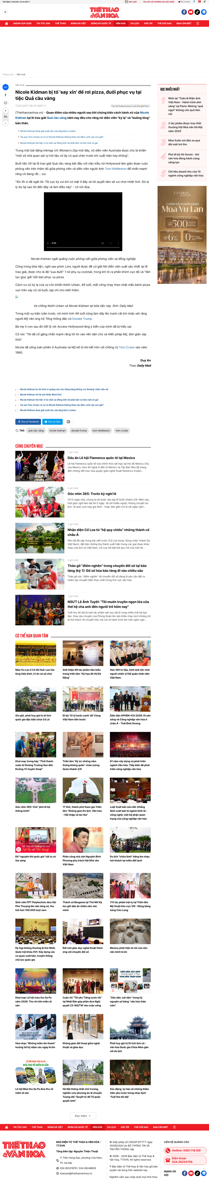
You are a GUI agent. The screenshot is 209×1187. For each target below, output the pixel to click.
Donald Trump (82, 319)
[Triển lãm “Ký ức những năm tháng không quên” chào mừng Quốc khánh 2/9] (83, 744)
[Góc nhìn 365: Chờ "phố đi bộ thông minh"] (35, 790)
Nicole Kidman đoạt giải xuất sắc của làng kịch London (48, 131)
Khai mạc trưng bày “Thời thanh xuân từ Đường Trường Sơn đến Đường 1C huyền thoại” (34, 765)
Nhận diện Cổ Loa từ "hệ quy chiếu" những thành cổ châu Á (108, 532)
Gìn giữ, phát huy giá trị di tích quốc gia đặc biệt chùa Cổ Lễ (33, 717)
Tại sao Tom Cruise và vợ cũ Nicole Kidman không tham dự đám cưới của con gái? (61, 137)
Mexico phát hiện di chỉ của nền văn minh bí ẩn (128, 949)
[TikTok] (205, 2)
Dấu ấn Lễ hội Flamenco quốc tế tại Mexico (101, 458)
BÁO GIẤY (133, 2)
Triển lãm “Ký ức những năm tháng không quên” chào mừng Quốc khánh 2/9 (81, 765)
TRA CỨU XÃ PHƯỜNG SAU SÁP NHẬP (159, 2)
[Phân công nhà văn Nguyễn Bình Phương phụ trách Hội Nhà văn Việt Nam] (83, 840)
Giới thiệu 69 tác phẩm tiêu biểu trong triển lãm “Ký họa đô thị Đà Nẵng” (82, 673)
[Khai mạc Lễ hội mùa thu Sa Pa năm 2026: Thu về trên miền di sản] (35, 981)
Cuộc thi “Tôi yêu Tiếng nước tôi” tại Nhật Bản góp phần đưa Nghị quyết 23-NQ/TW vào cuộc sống (82, 1001)
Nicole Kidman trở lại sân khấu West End (40, 394)
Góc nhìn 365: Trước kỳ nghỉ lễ (92, 494)
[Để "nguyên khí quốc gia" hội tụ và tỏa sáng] (35, 840)
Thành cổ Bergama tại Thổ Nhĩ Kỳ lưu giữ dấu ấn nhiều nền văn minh (82, 906)
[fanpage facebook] (184, 12)
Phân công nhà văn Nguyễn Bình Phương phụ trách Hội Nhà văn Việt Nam (82, 860)
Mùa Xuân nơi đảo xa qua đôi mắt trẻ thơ (184, 142)
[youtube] (190, 12)
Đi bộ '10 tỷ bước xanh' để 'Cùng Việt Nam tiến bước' (82, 717)
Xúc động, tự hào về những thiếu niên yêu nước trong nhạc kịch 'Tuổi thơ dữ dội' (129, 1092)
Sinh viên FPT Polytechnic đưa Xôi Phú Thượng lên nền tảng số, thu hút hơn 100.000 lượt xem (35, 906)
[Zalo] (204, 12)
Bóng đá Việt (78, 23)
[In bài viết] (5, 103)
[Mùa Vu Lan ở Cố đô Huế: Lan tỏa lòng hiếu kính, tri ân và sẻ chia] (35, 653)
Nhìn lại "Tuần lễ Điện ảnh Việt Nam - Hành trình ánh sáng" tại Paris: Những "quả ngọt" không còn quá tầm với (185, 106)
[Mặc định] (6, 116)
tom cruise (122, 430)
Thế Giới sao (164, 23)
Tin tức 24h (43, 23)
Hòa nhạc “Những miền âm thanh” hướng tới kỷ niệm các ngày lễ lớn (35, 1045)
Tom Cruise (127, 347)
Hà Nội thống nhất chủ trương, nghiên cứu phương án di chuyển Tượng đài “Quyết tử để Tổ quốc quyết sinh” (82, 1094)
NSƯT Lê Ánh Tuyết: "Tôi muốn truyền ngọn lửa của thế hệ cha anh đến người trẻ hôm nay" (108, 604)
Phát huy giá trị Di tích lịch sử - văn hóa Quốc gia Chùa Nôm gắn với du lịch (129, 1047)
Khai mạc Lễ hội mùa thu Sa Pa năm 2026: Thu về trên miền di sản (33, 1001)
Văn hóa (121, 23)
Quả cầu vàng (56, 118)
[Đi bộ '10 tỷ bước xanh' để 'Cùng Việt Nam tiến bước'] (83, 699)
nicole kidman (57, 430)
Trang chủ (7, 74)
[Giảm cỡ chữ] (5, 123)
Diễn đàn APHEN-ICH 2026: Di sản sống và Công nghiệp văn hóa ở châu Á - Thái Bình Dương (130, 719)
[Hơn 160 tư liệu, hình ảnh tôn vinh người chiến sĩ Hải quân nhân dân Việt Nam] (130, 653)
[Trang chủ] (6, 23)
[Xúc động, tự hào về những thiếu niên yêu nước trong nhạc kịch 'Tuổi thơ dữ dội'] (130, 1072)
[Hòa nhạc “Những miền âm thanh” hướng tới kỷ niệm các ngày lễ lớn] (35, 1026)
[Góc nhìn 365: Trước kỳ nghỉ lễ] (39, 502)
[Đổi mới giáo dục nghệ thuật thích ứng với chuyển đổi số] (83, 931)
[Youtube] (199, 2)
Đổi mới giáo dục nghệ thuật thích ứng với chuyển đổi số (83, 949)
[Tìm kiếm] (5, 12)
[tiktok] (197, 12)
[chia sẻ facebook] (5, 95)
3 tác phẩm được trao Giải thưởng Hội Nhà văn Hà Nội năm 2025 (185, 127)
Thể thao (60, 23)
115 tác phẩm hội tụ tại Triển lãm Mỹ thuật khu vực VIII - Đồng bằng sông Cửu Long (130, 906)
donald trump (79, 430)
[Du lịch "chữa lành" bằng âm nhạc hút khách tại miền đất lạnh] (130, 840)
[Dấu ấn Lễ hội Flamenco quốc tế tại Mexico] (39, 466)
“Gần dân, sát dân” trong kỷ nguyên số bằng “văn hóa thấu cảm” (128, 1001)
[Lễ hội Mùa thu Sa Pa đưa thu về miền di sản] (35, 1072)
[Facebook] (194, 2)
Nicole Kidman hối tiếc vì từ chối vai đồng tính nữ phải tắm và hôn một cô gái (59, 143)
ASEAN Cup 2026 (22, 23)
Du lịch (135, 23)
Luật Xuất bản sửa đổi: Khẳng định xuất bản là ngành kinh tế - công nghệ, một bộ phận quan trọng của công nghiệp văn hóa (128, 812)
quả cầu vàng (36, 430)
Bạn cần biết (184, 23)
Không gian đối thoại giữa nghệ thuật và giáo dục (81, 1045)
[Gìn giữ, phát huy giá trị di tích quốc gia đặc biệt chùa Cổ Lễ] (35, 699)
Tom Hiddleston (116, 169)
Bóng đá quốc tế (101, 23)
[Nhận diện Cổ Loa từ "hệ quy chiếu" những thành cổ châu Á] (39, 538)
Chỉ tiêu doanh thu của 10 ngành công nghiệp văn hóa (185, 173)
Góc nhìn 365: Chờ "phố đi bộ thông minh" (32, 808)
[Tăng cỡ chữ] (5, 110)
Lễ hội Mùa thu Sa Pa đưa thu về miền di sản (34, 1090)
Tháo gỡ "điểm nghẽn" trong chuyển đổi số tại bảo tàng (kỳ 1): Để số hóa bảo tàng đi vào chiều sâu (107, 568)
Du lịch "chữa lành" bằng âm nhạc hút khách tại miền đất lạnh (130, 858)
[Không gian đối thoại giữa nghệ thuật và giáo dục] (83, 1026)
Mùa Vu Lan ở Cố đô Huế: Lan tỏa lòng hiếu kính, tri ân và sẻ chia (35, 671)
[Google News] (130, 107)
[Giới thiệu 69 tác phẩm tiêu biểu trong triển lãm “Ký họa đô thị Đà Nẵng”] (83, 653)
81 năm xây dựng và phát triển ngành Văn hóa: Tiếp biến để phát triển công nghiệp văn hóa (130, 765)
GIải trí (148, 23)
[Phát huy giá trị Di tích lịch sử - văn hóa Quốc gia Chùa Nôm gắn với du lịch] (130, 1026)
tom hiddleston (101, 430)
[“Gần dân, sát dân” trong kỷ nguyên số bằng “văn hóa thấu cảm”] (130, 981)
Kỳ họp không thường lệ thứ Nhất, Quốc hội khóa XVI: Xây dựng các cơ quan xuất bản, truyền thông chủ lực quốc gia (35, 953)
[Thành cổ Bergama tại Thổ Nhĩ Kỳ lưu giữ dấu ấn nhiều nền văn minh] (83, 885)
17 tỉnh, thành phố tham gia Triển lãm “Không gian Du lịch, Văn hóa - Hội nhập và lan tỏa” (82, 810)
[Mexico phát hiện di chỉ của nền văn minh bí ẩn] (130, 931)
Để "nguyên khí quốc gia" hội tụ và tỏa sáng (35, 858)
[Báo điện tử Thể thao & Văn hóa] (104, 12)
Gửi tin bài (185, 2)
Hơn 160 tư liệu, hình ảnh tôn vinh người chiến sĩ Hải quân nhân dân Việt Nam (130, 673)
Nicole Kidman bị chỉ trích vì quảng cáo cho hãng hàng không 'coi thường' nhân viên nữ (64, 389)
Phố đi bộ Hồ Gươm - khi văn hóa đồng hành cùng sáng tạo (184, 158)
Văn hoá (20, 74)
